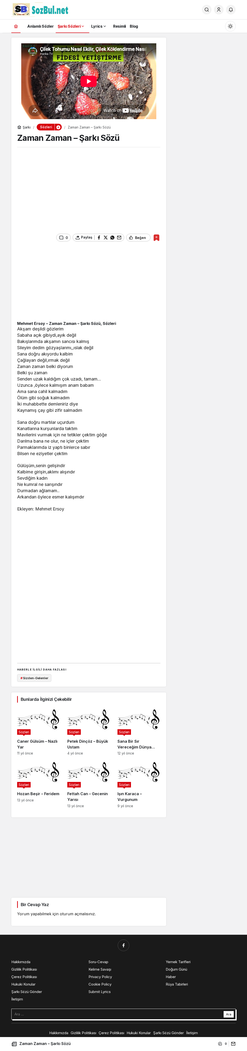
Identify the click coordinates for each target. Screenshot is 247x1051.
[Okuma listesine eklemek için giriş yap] (156, 238)
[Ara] (207, 9)
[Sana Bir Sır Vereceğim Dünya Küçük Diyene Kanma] (138, 730)
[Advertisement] (88, 188)
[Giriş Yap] (219, 9)
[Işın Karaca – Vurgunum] (138, 783)
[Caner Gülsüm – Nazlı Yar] (38, 730)
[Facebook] (123, 945)
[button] (58, 127)
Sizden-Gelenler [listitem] (34, 678)
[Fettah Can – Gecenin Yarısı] (88, 783)
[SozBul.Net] (40, 9)
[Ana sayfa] (16, 26)
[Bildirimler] (231, 9)
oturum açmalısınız (77, 913)
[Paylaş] (232, 1044)
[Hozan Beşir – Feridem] (38, 783)
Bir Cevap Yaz (35, 904)
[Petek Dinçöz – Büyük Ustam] (88, 730)
